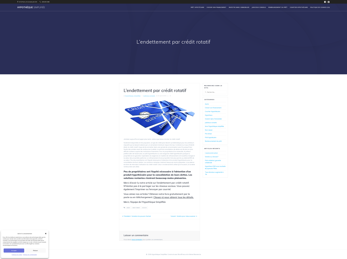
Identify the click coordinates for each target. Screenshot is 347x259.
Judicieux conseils (259, 7)
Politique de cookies (17, 254)
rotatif (144, 207)
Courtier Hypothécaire (299, 7)
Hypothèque (31, 7)
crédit (128, 207)
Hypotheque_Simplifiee (133, 96)
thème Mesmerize (195, 254)
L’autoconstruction (211, 153)
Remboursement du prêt (277, 7)
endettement (136, 207)
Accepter (14, 250)
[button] (46, 233)
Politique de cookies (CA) (320, 7)
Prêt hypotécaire (197, 7)
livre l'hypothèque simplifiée (214, 126)
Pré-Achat (208, 134)
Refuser (35, 250)
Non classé (208, 130)
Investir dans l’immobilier (239, 7)
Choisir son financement (216, 7)
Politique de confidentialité (30, 254)
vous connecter (137, 240)
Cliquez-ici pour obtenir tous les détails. (173, 197)
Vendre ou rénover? (211, 157)
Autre (207, 104)
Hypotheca (208, 115)
